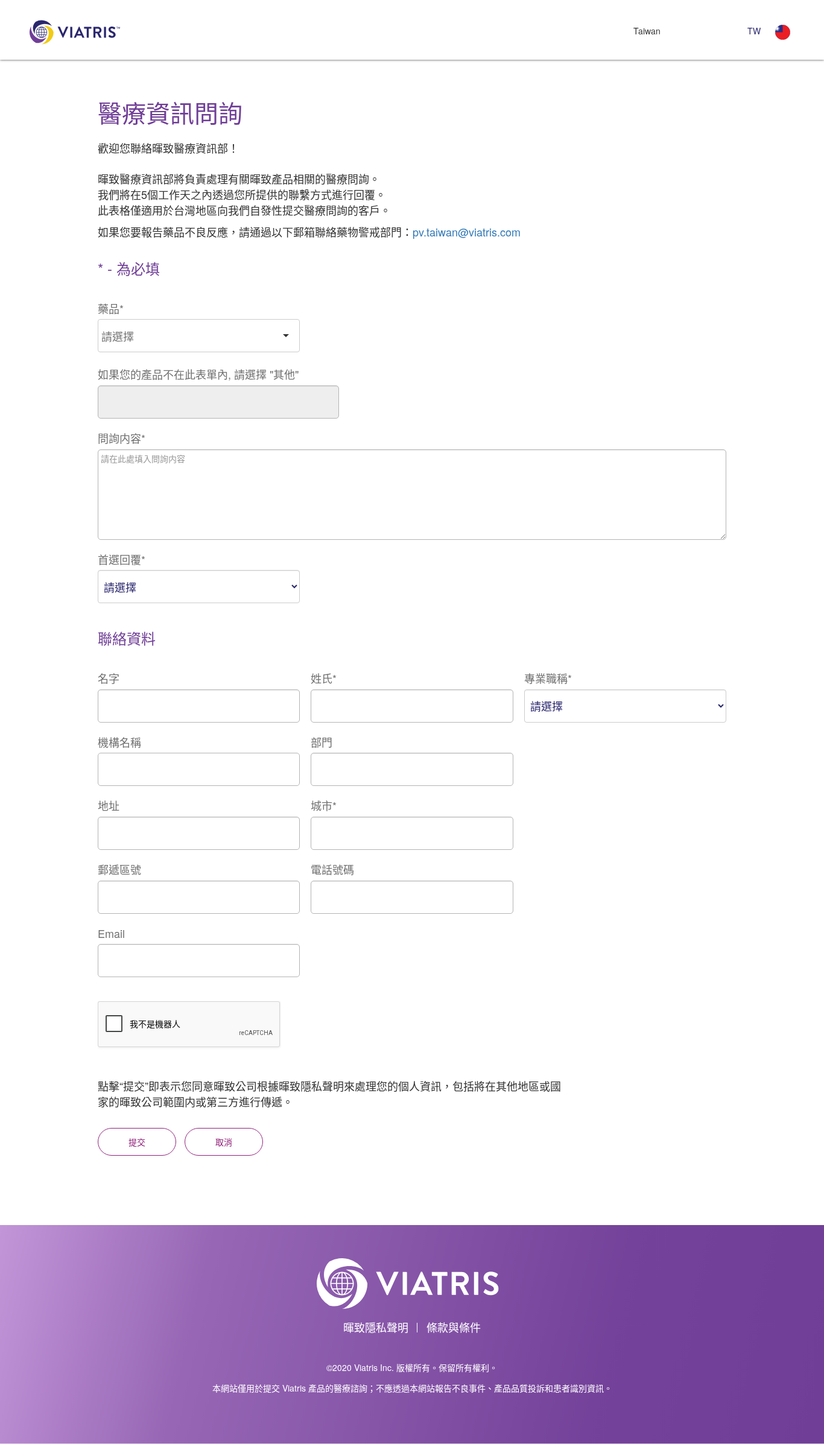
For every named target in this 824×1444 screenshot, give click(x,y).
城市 (324, 805)
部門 (321, 742)
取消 (223, 1142)
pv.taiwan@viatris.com (467, 231)
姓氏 (324, 678)
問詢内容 (121, 438)
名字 (108, 678)
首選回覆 (121, 559)
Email (111, 933)
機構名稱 (119, 742)
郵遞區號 (119, 869)
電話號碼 (332, 869)
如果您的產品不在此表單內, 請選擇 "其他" (198, 374)
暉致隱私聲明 (375, 1327)
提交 (136, 1142)
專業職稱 (548, 678)
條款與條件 (453, 1327)
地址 (108, 805)
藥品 (111, 308)
